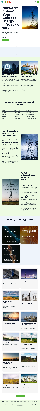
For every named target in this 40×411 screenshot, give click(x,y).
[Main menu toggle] (38, 2)
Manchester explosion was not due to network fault (28, 324)
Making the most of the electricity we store (26, 384)
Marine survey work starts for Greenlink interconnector (10, 323)
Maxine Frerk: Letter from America (9, 302)
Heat (23, 228)
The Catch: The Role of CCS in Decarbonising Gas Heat (10, 280)
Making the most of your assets (10, 385)
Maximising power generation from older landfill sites (28, 303)
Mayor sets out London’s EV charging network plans (27, 280)
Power (6, 248)
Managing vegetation (26, 344)
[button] (35, 2)
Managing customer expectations (8, 363)
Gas (5, 229)
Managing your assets (8, 342)
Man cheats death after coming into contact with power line (28, 363)
